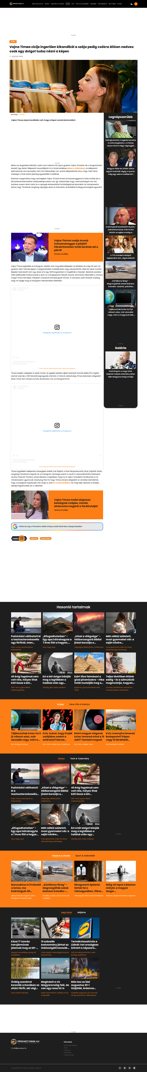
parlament (81, 995)
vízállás (60, 993)
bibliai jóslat (88, 647)
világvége (78, 647)
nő (125, 647)
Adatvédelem (67, 1053)
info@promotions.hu (19, 1048)
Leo (67, 895)
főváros (24, 744)
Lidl (72, 952)
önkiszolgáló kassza (60, 952)
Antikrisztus (99, 647)
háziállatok (118, 687)
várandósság (111, 649)
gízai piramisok (89, 687)
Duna (13, 993)
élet (51, 687)
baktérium (82, 955)
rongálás (46, 898)
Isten (13, 647)
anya (129, 647)
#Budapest (91, 995)
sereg (30, 952)
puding (74, 955)
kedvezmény (46, 955)
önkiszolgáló (46, 952)
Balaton (109, 895)
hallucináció (16, 649)
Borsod (19, 895)
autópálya (15, 955)
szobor (53, 895)
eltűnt (18, 993)
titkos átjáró (89, 895)
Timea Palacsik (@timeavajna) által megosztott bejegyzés (57, 368)
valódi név (55, 744)
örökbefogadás (17, 690)
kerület (121, 744)
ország (18, 744)
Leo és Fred (61, 895)
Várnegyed (79, 895)
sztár (48, 744)
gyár (30, 898)
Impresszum (67, 1050)
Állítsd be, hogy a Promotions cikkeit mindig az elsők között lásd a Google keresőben (50, 526)
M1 (35, 952)
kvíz (12, 744)
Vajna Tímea (45, 539)
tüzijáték (74, 993)
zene (91, 744)
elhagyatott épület (19, 898)
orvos (18, 647)
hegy (49, 647)
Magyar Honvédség (19, 952)
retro (80, 744)
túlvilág (46, 687)
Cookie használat (69, 1055)
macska (109, 687)
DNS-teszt (15, 687)
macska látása (112, 690)
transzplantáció (112, 647)
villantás (34, 539)
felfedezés (123, 690)
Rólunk (66, 1048)
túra (44, 647)
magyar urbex (29, 895)
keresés (25, 993)
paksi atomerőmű (48, 993)
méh (122, 647)
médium (62, 687)
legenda (132, 895)
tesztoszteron (27, 647)
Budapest (114, 744)
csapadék (45, 995)
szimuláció (127, 687)
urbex (13, 895)
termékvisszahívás (82, 952)
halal (56, 687)
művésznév (65, 744)
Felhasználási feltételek (70, 1045)
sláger (85, 744)
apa (53, 647)
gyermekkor (25, 687)
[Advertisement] (73, 21)
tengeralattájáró (120, 895)
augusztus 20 (84, 993)
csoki (93, 952)
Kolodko (46, 895)
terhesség (122, 649)
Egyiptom (78, 687)
